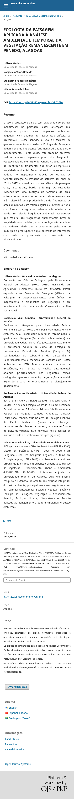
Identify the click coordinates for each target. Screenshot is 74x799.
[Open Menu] (5, 5)
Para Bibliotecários (14, 749)
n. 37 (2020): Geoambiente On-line (43, 15)
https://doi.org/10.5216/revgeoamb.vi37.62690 (36, 102)
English (13, 707)
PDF (9, 520)
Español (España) (18, 712)
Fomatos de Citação (16, 580)
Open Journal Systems (18, 764)
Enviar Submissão (17, 686)
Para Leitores (12, 738)
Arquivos (17, 15)
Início (6, 15)
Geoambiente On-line (23, 3)
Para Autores (11, 744)
